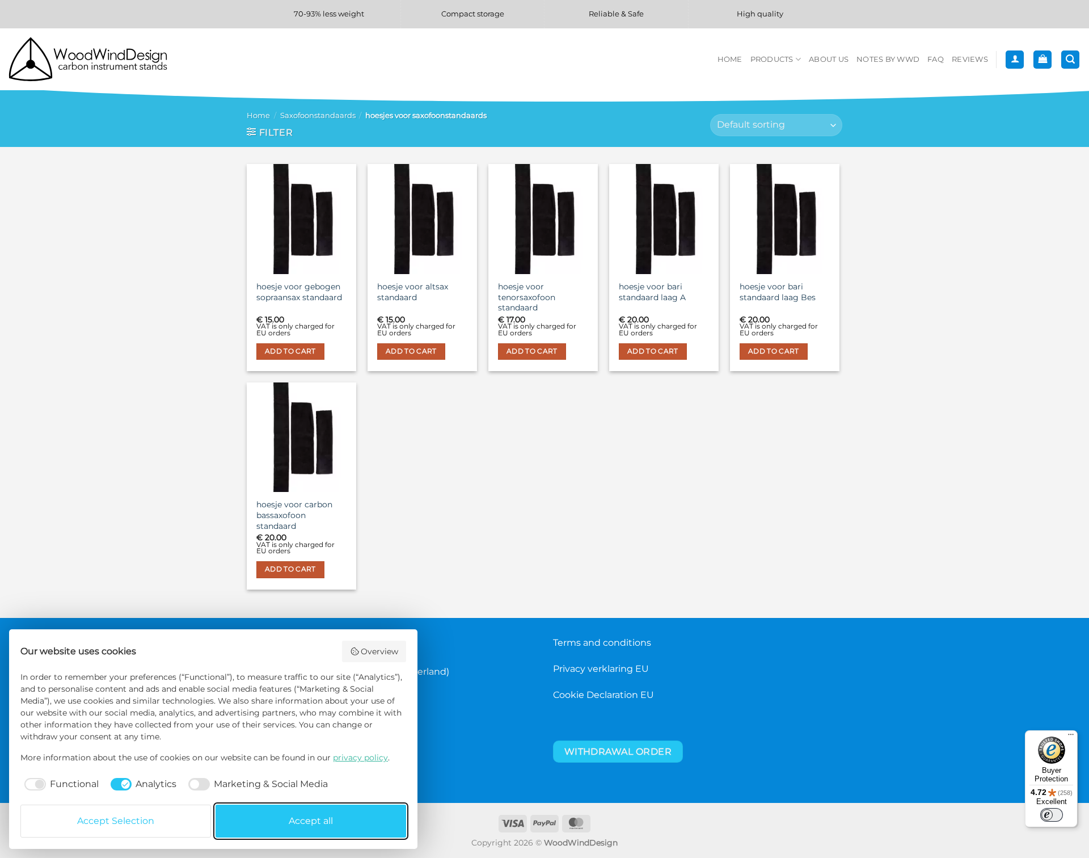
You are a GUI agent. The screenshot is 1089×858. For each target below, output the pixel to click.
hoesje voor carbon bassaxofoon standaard (294, 515)
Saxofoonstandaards (318, 115)
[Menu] (1071, 737)
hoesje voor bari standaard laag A (652, 291)
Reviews (970, 59)
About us (829, 59)
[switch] (1051, 815)
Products (771, 59)
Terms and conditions (602, 642)
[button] (1015, 60)
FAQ (935, 59)
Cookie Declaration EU (603, 694)
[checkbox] (59, 784)
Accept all (311, 820)
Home (729, 59)
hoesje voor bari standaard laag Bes (778, 291)
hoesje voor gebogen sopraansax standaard (299, 291)
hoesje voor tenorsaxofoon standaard (526, 297)
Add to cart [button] (290, 351)
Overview (379, 651)
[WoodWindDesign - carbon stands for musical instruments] (94, 59)
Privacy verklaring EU (601, 668)
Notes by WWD (887, 59)
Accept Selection (115, 820)
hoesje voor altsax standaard (412, 291)
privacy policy (360, 757)
